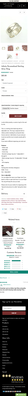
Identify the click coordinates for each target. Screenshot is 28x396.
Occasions (4, 326)
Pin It (20, 209)
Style (2, 80)
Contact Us (21, 394)
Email (5, 213)
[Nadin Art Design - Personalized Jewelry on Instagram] (9, 376)
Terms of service (6, 357)
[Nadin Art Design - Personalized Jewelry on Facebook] (3, 376)
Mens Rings (9, 202)
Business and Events (7, 363)
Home (3, 365)
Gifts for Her (5, 331)
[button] (5, 72)
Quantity (3, 113)
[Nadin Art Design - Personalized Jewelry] (8, 6)
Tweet (5, 209)
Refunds (4, 355)
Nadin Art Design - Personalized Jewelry (15, 386)
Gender (3, 87)
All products (5, 334)
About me (4, 341)
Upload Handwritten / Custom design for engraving (12, 105)
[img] (3, 282)
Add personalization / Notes (7, 95)
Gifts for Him (5, 329)
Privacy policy (5, 360)
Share (12, 209)
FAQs (3, 368)
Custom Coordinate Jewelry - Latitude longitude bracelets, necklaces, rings (12, 62)
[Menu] (20, 5)
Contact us (5, 344)
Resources (4, 349)
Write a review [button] (14, 272)
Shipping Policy (6, 352)
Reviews (4, 347)
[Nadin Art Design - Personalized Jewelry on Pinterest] (6, 376)
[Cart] (24, 5)
